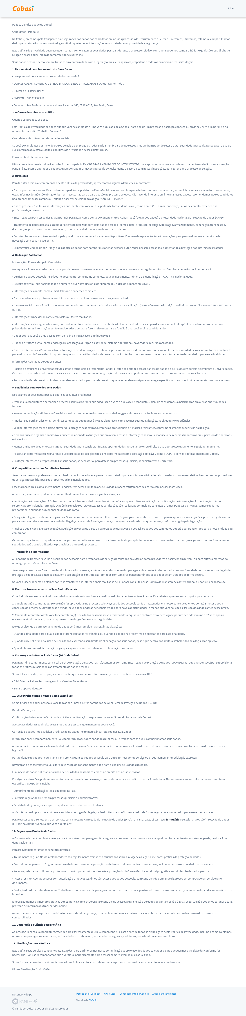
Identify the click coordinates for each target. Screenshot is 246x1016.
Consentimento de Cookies (134, 993)
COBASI (93, 1000)
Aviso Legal (110, 993)
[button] (231, 8)
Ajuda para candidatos (164, 993)
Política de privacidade (88, 993)
